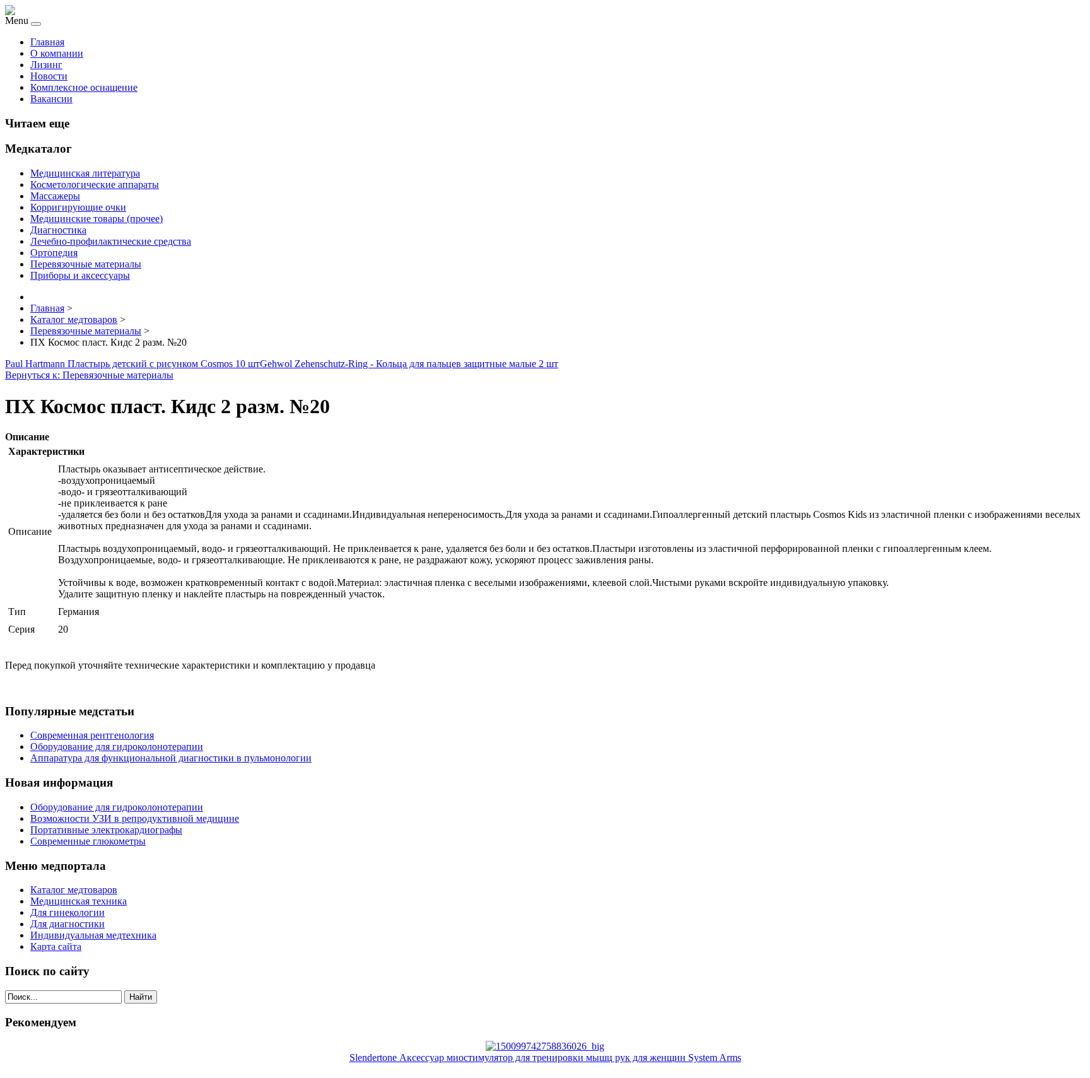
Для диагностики (67, 923)
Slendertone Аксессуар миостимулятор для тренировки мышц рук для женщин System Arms (545, 1057)
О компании (56, 53)
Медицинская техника (78, 901)
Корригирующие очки (78, 207)
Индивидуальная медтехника (93, 935)
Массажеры (55, 195)
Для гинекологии (67, 912)
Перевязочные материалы (85, 264)
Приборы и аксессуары (80, 275)
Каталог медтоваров (73, 889)
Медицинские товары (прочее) (96, 218)
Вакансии (51, 98)
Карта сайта (55, 946)
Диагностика (58, 230)
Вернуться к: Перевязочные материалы (89, 375)
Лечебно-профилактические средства (110, 241)
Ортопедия (54, 252)
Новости (48, 76)
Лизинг (46, 64)
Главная (47, 42)
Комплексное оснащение (84, 87)
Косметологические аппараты (94, 184)
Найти (140, 997)
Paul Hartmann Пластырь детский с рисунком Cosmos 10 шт (132, 363)
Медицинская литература (85, 173)
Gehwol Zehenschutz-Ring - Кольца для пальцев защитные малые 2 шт (409, 363)
